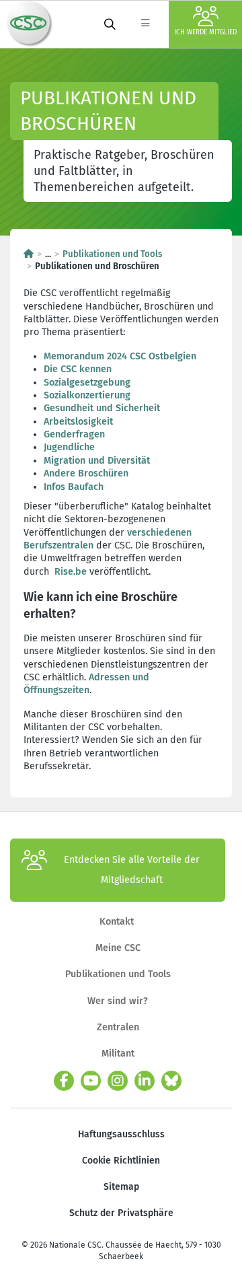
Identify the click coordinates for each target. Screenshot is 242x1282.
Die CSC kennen (78, 369)
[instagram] (118, 1081)
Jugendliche (69, 447)
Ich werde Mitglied (205, 32)
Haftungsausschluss (121, 1134)
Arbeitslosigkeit (78, 421)
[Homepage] (29, 254)
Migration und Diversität (97, 460)
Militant (118, 1053)
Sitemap (121, 1186)
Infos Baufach (74, 487)
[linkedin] (144, 1081)
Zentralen (118, 1027)
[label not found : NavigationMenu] (145, 24)
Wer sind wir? (117, 1001)
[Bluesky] (171, 1081)
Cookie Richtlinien (121, 1160)
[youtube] (91, 1081)
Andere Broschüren (87, 473)
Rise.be (70, 571)
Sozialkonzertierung (87, 395)
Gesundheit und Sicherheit (102, 408)
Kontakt (117, 921)
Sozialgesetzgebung (87, 382)
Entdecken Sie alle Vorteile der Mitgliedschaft (132, 870)
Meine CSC (117, 948)
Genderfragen (74, 434)
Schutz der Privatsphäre (121, 1213)
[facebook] (64, 1081)
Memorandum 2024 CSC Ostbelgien (120, 356)
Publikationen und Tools (112, 254)
